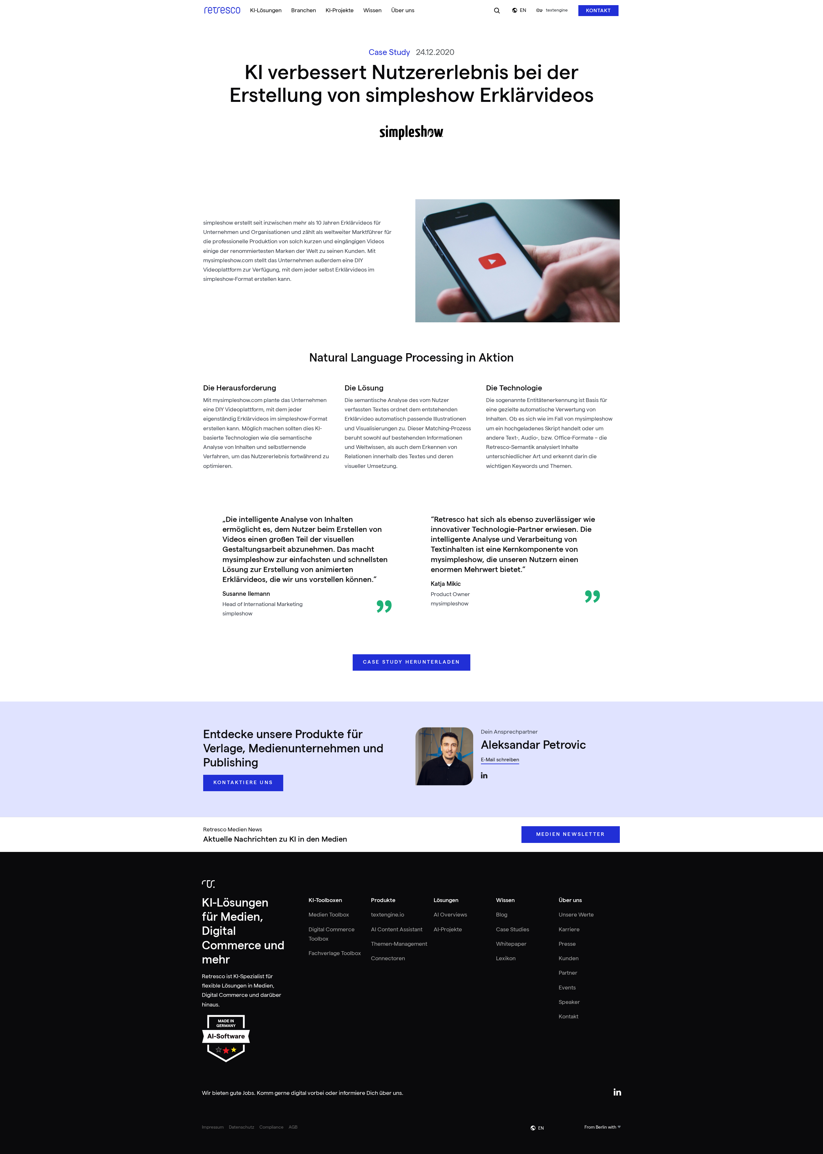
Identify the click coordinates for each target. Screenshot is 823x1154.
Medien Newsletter (570, 834)
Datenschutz (241, 1127)
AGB (293, 1127)
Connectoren (388, 958)
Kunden (569, 958)
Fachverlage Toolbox (335, 953)
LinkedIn (484, 775)
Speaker (569, 1002)
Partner (568, 973)
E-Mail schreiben (500, 760)
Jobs (248, 1093)
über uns (390, 1093)
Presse (567, 944)
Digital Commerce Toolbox (332, 934)
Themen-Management (399, 944)
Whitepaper (511, 944)
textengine (557, 10)
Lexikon (506, 958)
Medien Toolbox (329, 914)
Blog (501, 914)
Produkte (383, 900)
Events (567, 987)
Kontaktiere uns (243, 782)
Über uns (570, 900)
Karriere (569, 929)
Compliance (271, 1127)
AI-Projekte (448, 929)
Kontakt (598, 10)
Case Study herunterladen (411, 662)
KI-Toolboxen (325, 900)
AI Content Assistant (396, 929)
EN (523, 10)
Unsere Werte (576, 914)
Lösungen (446, 900)
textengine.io (387, 914)
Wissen (505, 900)
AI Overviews (450, 914)
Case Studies (512, 929)
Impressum (213, 1127)
